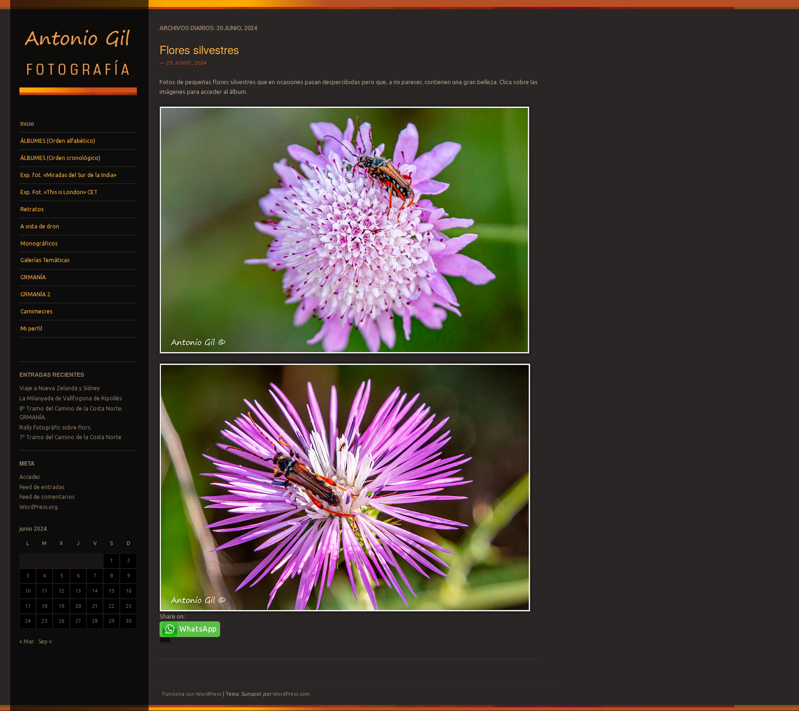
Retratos (31, 209)
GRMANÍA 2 (35, 294)
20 (78, 606)
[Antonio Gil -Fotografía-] (78, 98)
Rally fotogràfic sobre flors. (55, 427)
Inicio (27, 124)
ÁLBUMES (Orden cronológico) (60, 158)
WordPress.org (38, 507)
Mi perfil (31, 328)
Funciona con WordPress (191, 694)
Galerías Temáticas (44, 260)
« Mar (26, 641)
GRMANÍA (33, 277)
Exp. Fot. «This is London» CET (59, 192)
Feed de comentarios (46, 497)
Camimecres (36, 311)
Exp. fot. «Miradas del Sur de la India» (68, 175)
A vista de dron (39, 226)
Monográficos (38, 243)
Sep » (45, 641)
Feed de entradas (41, 487)
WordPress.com (291, 694)
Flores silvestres (199, 49)
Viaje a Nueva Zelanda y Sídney (59, 388)
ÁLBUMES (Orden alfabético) (57, 141)
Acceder (30, 477)
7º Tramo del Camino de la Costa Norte (70, 437)
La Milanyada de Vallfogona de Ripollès (70, 398)
